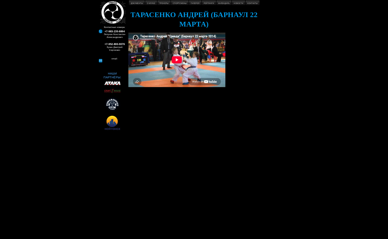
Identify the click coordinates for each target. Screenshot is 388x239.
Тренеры (164, 3)
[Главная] (112, 13)
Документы (137, 3)
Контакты (252, 3)
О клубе (151, 3)
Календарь (224, 3)
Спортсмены (180, 3)
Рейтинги (209, 3)
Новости (238, 3)
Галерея (195, 3)
